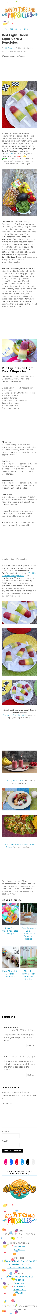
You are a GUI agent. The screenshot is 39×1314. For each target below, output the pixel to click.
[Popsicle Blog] (19, 22)
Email (5, 1141)
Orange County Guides (19, 1277)
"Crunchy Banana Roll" (14, 780)
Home (4, 29)
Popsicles (23, 29)
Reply (30, 1045)
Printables (19, 1290)
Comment (7, 1103)
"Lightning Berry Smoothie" (15, 715)
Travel (19, 1293)
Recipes (13, 29)
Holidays (19, 1287)
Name (5, 1132)
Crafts (19, 1283)
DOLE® (10, 153)
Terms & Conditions (19, 1268)
